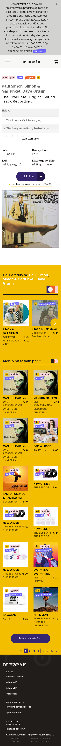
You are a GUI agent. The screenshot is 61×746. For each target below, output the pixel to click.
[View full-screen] (54, 195)
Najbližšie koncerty (15, 729)
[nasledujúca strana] (56, 651)
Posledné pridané (15, 676)
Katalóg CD (11, 682)
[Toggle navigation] (7, 61)
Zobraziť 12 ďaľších (30, 638)
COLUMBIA (30, 77)
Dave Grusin (33, 91)
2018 (19, 77)
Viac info (38, 51)
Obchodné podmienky (18, 735)
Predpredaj (11, 694)
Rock (4, 77)
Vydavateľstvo (13, 712)
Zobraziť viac (30, 139)
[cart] (55, 61)
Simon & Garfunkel (19, 279)
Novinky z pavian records (18, 707)
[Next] (54, 322)
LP (38, 78)
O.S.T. (12, 77)
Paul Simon (12, 86)
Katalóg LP (11, 688)
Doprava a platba (39, 741)
